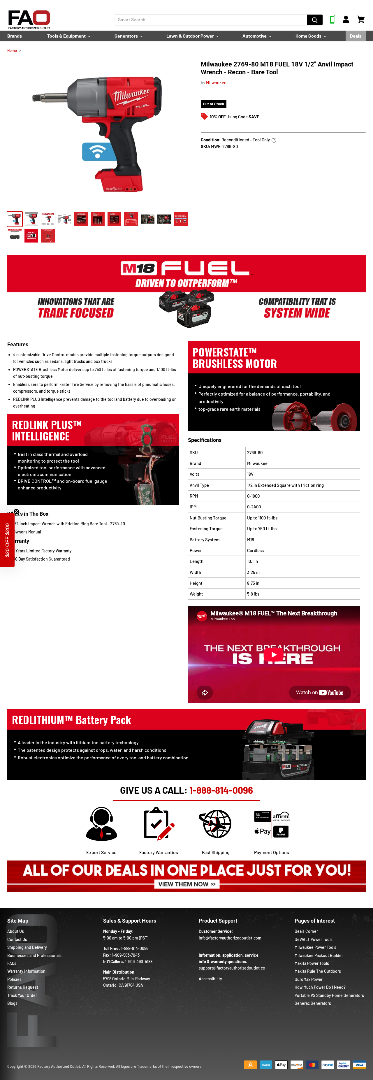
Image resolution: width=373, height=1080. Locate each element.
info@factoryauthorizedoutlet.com (230, 937)
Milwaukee (216, 82)
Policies (14, 979)
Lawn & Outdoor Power (190, 35)
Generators (127, 35)
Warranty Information (26, 971)
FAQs (11, 963)
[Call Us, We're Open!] (332, 21)
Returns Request (22, 987)
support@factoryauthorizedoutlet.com (234, 967)
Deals (355, 35)
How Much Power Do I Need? (320, 987)
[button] (7, 540)
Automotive (255, 35)
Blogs (12, 1003)
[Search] (315, 20)
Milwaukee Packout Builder (319, 955)
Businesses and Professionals (34, 955)
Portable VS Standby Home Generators (329, 995)
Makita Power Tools (312, 963)
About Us (15, 931)
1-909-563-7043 (126, 955)
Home (12, 50)
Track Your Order (22, 995)
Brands (14, 35)
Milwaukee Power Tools (315, 947)
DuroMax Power (309, 979)
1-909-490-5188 (138, 961)
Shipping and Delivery (27, 947)
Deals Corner (306, 931)
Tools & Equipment (67, 35)
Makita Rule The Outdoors (318, 971)
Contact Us (17, 939)
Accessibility (210, 978)
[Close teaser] (16, 511)
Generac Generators (313, 1003)
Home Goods (308, 35)
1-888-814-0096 (221, 789)
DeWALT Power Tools (313, 939)
